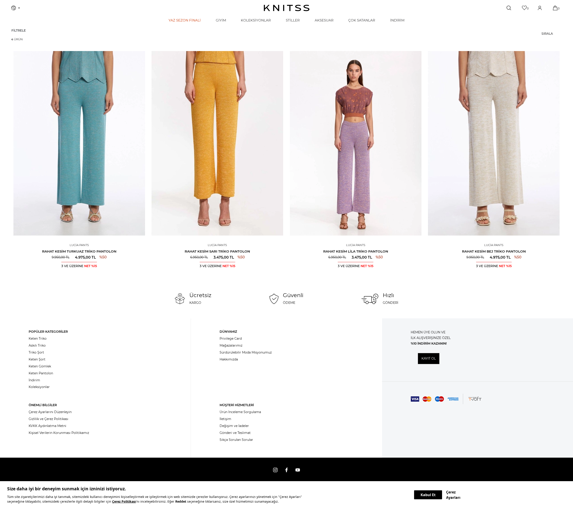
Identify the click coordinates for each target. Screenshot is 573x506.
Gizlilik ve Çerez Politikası (48, 419)
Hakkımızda (229, 359)
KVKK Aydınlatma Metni (47, 426)
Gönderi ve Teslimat (235, 433)
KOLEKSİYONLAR (256, 20)
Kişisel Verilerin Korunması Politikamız (59, 433)
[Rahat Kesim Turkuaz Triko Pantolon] (79, 143)
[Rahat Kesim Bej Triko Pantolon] (494, 143)
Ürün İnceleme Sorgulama (240, 412)
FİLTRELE (18, 30)
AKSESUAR (324, 20)
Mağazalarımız (231, 345)
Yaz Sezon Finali (185, 20)
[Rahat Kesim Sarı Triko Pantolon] (218, 143)
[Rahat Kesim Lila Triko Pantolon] (356, 143)
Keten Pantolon (41, 373)
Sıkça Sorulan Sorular (236, 440)
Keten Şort (37, 359)
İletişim (225, 419)
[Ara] (509, 8)
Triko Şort (36, 352)
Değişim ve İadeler (234, 426)
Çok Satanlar (361, 20)
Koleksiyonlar (39, 387)
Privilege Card (231, 339)
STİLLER (293, 20)
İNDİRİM (397, 20)
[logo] (287, 8)
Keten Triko (38, 339)
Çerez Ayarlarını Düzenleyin (50, 412)
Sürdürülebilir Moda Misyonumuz (246, 352)
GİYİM (221, 20)
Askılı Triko (37, 345)
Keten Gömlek (40, 366)
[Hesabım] (540, 8)
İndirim (34, 380)
